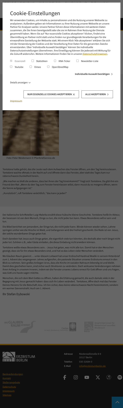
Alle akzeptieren (95, 94)
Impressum (16, 101)
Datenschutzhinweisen (95, 54)
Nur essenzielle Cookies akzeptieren (49, 94)
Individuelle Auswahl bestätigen (92, 74)
